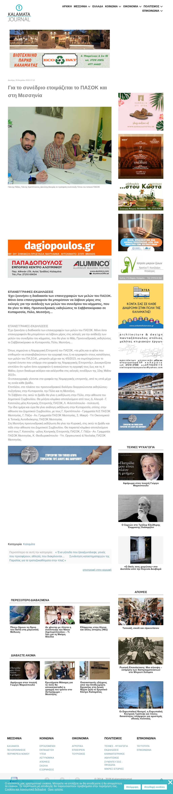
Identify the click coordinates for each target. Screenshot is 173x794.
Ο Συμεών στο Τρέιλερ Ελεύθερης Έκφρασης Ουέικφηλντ (141, 526)
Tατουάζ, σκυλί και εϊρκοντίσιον (140, 628)
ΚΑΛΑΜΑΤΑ (13, 746)
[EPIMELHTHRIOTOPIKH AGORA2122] (60, 456)
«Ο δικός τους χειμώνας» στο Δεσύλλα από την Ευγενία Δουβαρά (140, 567)
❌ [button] (170, 782)
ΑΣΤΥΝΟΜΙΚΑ (47, 758)
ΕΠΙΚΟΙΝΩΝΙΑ (144, 750)
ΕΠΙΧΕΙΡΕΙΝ (78, 750)
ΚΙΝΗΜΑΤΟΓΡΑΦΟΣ (114, 754)
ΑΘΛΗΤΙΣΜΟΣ (111, 758)
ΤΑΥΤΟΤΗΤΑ (143, 746)
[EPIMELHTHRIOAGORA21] (140, 423)
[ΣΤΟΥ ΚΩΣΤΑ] (140, 197)
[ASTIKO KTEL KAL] (140, 307)
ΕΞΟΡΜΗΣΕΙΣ (47, 769)
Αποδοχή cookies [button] (154, 787)
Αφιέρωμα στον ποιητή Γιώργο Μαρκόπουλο (23, 683)
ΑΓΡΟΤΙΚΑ (77, 746)
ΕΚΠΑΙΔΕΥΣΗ (47, 750)
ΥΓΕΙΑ (43, 754)
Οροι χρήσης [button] (55, 789)
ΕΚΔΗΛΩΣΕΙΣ (111, 750)
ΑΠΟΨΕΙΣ (45, 762)
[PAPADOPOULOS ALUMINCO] (60, 269)
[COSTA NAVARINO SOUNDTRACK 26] (140, 157)
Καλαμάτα (29, 544)
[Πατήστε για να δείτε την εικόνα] (60, 145)
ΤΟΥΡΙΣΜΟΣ (78, 754)
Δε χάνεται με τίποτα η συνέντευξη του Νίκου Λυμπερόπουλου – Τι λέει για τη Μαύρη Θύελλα (58, 632)
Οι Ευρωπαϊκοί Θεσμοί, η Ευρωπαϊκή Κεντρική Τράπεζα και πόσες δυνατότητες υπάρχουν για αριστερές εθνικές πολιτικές (141, 715)
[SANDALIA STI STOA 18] (140, 113)
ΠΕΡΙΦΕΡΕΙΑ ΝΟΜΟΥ (18, 754)
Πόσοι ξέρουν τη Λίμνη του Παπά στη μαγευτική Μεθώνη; (24, 629)
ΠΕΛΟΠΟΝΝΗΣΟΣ (16, 750)
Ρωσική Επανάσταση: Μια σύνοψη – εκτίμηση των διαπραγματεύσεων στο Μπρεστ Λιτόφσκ (141, 669)
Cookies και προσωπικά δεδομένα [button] (25, 789)
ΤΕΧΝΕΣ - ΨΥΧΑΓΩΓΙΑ (116, 746)
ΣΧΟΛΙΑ (44, 765)
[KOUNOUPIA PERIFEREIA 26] (140, 234)
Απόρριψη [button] (132, 787)
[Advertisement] (60, 212)
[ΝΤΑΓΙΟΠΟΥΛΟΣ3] (60, 249)
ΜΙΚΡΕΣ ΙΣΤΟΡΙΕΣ (114, 769)
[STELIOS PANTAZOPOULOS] (140, 352)
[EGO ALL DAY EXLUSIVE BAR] (60, 41)
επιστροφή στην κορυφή (97, 569)
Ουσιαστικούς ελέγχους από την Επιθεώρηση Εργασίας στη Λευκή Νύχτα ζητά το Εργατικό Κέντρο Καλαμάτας (93, 687)
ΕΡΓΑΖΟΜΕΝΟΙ (47, 746)
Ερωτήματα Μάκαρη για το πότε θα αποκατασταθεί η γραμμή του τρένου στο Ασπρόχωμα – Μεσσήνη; (59, 688)
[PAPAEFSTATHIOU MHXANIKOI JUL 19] (140, 393)
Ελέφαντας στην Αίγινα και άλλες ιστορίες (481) (94, 628)
